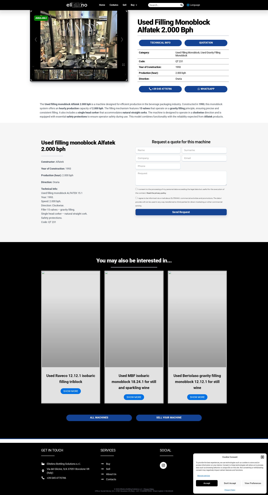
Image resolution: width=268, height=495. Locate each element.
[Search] (182, 5)
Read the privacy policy (156, 193)
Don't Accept (230, 483)
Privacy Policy (230, 490)
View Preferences (253, 483)
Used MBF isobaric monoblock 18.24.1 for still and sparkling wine (134, 382)
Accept (207, 483)
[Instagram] (163, 465)
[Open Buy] (136, 5)
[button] (262, 457)
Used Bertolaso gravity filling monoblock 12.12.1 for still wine (197, 382)
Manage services (203, 476)
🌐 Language (193, 5)
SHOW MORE (70, 391)
